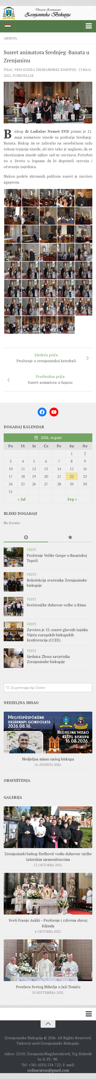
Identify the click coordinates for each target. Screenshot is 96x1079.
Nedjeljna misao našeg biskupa (48, 759)
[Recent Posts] (26, 537)
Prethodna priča (50, 379)
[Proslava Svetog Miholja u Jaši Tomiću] (48, 960)
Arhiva (10, 38)
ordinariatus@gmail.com (48, 1070)
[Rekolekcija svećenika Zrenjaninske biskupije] (13, 582)
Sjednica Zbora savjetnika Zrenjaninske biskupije (48, 659)
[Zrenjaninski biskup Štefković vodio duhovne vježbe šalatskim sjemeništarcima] (48, 827)
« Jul (22, 499)
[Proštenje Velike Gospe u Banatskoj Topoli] (13, 557)
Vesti (31, 549)
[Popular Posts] (70, 537)
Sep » (72, 499)
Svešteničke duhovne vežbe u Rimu (56, 604)
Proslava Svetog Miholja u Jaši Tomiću (48, 986)
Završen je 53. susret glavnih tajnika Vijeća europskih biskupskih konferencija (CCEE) (57, 634)
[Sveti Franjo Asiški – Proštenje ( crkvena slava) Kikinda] (48, 894)
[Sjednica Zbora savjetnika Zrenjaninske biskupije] (13, 658)
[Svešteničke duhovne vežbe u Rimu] (13, 606)
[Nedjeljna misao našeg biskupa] (48, 732)
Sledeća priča (46, 357)
